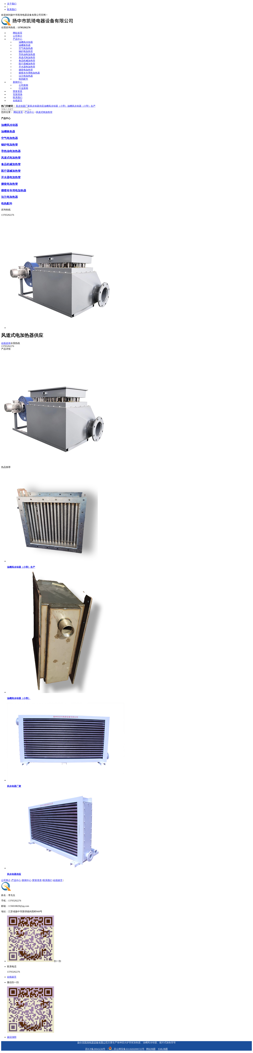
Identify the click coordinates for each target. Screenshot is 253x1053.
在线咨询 (6, 343)
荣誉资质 (17, 91)
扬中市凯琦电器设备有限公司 (92, 1042)
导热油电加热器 (27, 54)
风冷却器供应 (37, 106)
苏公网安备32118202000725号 (128, 1049)
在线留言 (17, 100)
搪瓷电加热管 (26, 70)
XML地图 (163, 1049)
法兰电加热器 (26, 76)
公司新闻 (23, 85)
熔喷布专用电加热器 (29, 73)
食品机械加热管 (27, 60)
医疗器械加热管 (27, 63)
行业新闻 (23, 88)
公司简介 (17, 36)
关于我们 (11, 3)
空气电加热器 (26, 48)
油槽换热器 (24, 45)
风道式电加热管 (27, 57)
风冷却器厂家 (23, 106)
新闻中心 (17, 82)
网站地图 (150, 1049)
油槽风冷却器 (26, 42)
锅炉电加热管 (26, 51)
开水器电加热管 (27, 66)
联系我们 (11, 9)
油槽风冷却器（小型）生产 (81, 106)
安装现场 (17, 94)
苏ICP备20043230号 (95, 1049)
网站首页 (17, 33)
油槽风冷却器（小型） (55, 106)
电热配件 (23, 79)
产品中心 (17, 39)
